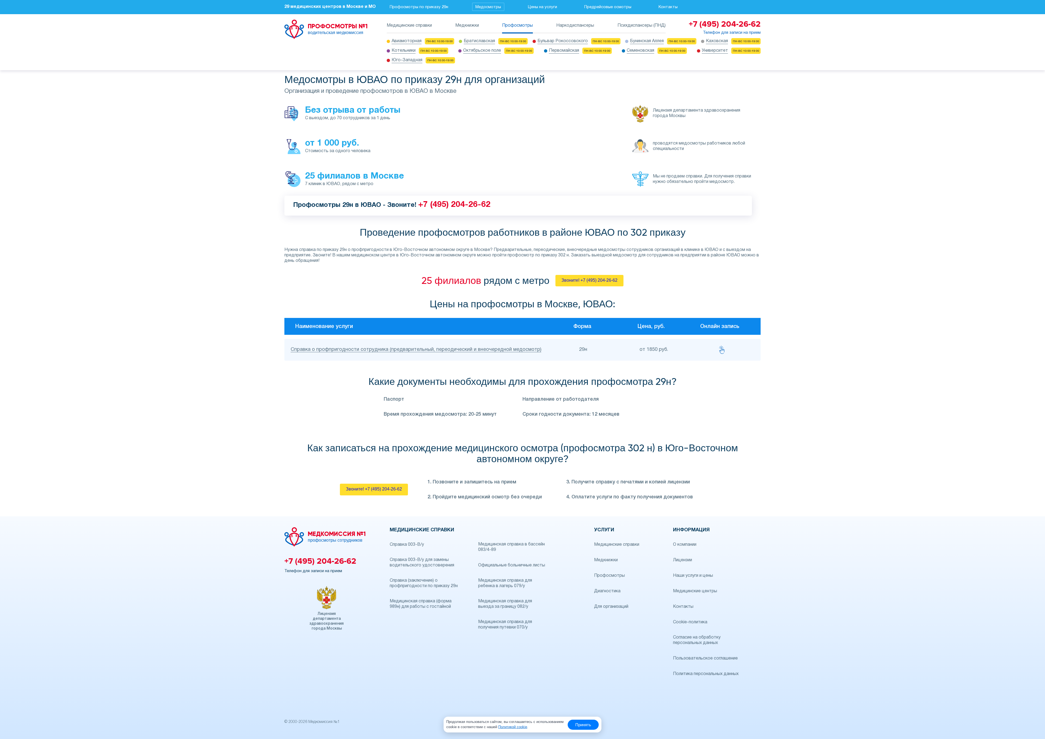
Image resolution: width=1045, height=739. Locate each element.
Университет (715, 51)
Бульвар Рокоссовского (562, 41)
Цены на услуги (542, 7)
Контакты (668, 7)
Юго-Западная (407, 60)
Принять (583, 724)
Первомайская (564, 51)
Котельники (404, 51)
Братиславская (479, 41)
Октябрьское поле (482, 51)
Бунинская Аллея (647, 41)
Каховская (717, 41)
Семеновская (640, 51)
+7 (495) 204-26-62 (454, 204)
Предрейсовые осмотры (607, 7)
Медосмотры (488, 7)
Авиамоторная (407, 41)
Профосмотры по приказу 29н (419, 7)
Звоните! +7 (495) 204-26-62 (589, 280)
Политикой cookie (512, 727)
